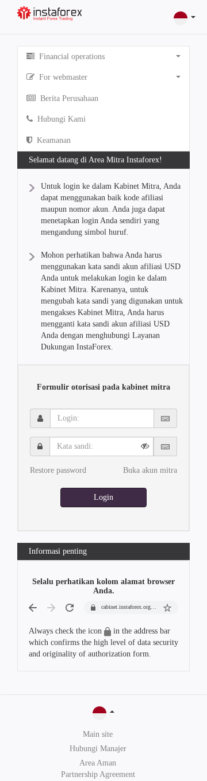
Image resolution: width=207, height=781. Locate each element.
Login (103, 497)
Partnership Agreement (98, 774)
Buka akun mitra (150, 470)
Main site (98, 734)
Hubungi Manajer (98, 748)
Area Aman (97, 763)
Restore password (58, 470)
